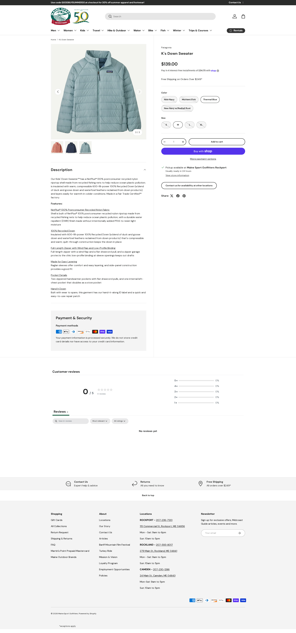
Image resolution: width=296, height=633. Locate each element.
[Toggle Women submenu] (75, 30)
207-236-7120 (164, 520)
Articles (103, 538)
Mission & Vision (108, 557)
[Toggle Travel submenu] (102, 30)
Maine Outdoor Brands (63, 557)
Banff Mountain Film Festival (114, 544)
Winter (177, 30)
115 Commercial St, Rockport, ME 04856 (162, 526)
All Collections (59, 526)
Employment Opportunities (114, 569)
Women (68, 30)
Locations (104, 520)
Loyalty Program (108, 563)
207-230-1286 (161, 569)
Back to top (148, 495)
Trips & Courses (198, 30)
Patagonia (166, 47)
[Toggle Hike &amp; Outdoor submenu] (128, 30)
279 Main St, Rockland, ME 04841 (158, 551)
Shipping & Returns (61, 538)
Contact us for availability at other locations (189, 185)
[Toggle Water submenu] (143, 30)
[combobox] (160, 16)
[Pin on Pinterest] (184, 196)
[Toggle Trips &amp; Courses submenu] (211, 30)
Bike (150, 30)
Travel (96, 30)
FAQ (53, 544)
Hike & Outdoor (116, 30)
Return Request (59, 532)
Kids (82, 30)
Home (53, 39)
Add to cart (217, 141)
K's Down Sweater (66, 39)
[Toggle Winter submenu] (184, 30)
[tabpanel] (148, 441)
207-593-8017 (164, 544)
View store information (177, 175)
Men (53, 30)
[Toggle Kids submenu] (88, 30)
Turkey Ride (105, 551)
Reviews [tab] (61, 412)
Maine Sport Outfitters (68, 613)
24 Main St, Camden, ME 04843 (157, 575)
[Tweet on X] (172, 196)
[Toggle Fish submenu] (168, 30)
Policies (103, 575)
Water (137, 30)
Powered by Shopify (87, 613)
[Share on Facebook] (178, 196)
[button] (243, 16)
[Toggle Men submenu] (58, 30)
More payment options (203, 159)
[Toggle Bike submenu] (156, 30)
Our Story (104, 526)
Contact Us (235, 2)
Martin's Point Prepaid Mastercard (70, 551)
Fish (163, 30)
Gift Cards (56, 520)
